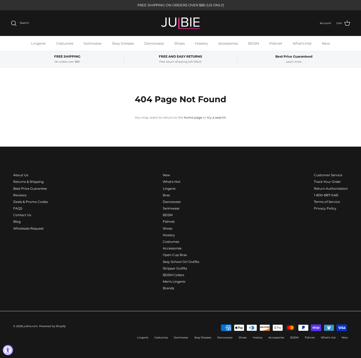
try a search (216, 117)
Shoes (179, 43)
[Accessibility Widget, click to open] (8, 350)
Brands (168, 288)
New (326, 43)
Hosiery (201, 43)
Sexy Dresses (123, 43)
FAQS (17, 208)
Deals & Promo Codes (30, 202)
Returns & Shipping (28, 182)
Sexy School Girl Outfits (181, 262)
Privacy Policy (325, 208)
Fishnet (275, 43)
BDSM (253, 43)
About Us (20, 175)
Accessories (228, 43)
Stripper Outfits (175, 268)
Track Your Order (327, 182)
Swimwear (93, 43)
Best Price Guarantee (30, 188)
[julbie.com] (180, 23)
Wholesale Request (28, 228)
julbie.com (31, 326)
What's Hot (302, 43)
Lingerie (38, 43)
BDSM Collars (173, 275)
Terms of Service (327, 202)
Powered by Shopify (52, 326)
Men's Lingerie (174, 281)
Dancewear (154, 43)
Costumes (64, 43)
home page (193, 117)
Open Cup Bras (175, 255)
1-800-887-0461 (326, 195)
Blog (17, 222)
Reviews (19, 195)
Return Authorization (331, 188)
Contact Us (22, 215)
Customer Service (328, 175)
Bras (166, 195)
